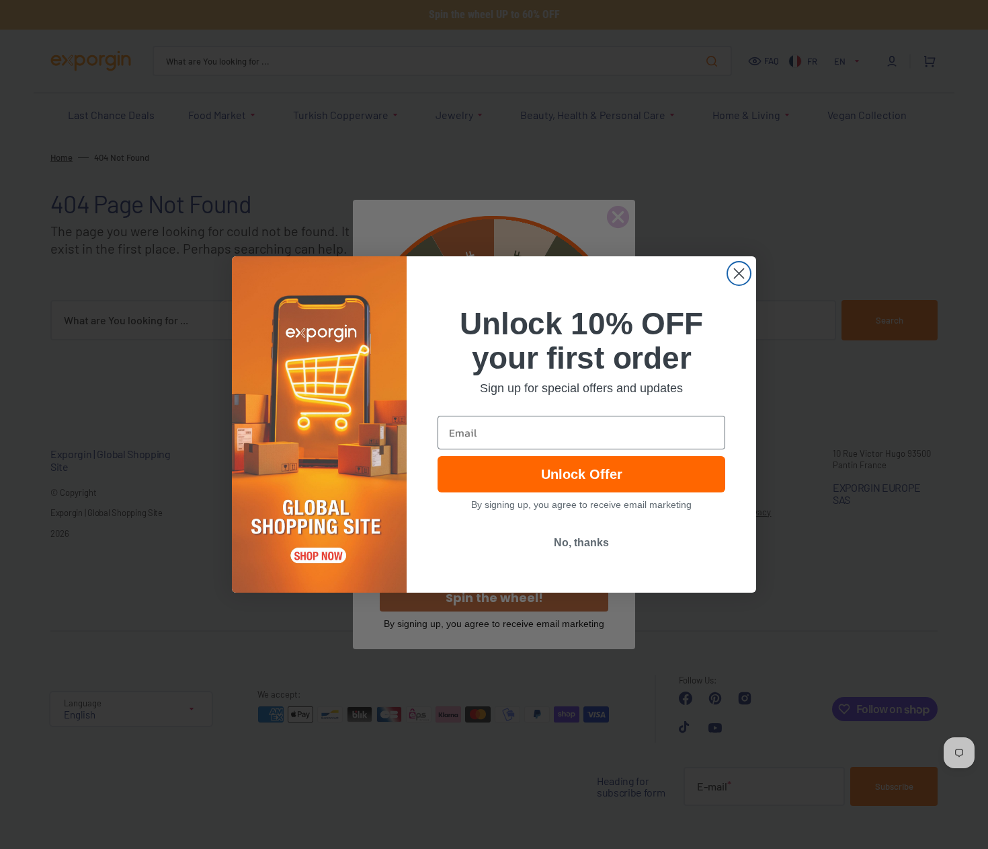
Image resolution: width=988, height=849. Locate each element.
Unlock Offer (581, 474)
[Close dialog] (739, 273)
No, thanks (581, 542)
